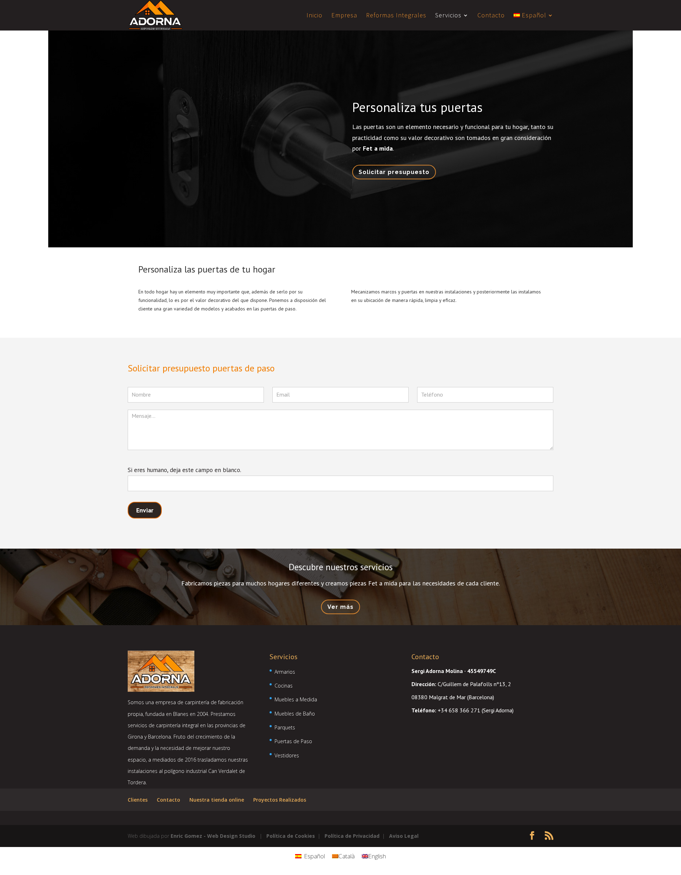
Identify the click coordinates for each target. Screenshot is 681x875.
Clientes (138, 799)
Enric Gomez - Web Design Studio (213, 835)
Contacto (491, 16)
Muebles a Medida (296, 699)
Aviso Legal (404, 835)
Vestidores (287, 755)
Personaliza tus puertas (417, 107)
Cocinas (284, 685)
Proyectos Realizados (279, 799)
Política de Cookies (290, 835)
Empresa (344, 16)
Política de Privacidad (352, 835)
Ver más (340, 607)
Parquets (285, 727)
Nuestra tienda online (216, 799)
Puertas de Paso (293, 741)
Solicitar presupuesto (394, 172)
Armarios (285, 671)
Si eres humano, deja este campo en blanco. (184, 470)
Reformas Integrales (396, 16)
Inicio (314, 16)
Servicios (448, 16)
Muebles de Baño (295, 713)
